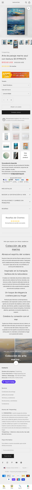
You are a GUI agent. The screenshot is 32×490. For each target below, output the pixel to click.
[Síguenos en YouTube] (16, 462)
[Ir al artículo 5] (27, 42)
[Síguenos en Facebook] (3, 462)
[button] (6, 66)
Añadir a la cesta (16, 107)
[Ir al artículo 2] (9, 42)
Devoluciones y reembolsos (9, 401)
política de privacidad (7, 395)
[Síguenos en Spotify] (21, 462)
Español (24, 467)
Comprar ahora (16, 112)
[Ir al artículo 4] (21, 42)
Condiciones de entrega (8, 392)
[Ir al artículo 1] (4, 42)
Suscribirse (7, 456)
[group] (16, 351)
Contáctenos (5, 404)
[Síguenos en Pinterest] (12, 462)
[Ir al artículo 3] (15, 44)
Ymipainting (5, 52)
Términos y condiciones (8, 398)
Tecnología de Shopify (21, 471)
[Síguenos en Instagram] (7, 462)
